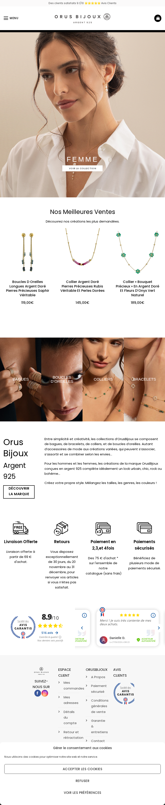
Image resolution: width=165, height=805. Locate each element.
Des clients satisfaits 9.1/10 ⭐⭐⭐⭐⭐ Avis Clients (82, 3)
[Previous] (9, 267)
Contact (98, 741)
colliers (103, 379)
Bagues (21, 379)
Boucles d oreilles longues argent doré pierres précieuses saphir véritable (27, 289)
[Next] (156, 267)
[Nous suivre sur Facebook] (37, 693)
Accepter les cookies (82, 769)
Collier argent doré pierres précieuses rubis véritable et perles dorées (82, 286)
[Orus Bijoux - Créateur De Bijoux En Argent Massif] (82, 18)
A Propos (98, 677)
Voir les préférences (82, 792)
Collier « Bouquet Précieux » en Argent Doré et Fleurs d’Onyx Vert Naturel (137, 289)
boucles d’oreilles (62, 379)
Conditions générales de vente (99, 706)
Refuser (82, 781)
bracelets (144, 379)
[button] (10, 18)
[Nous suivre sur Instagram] (44, 693)
